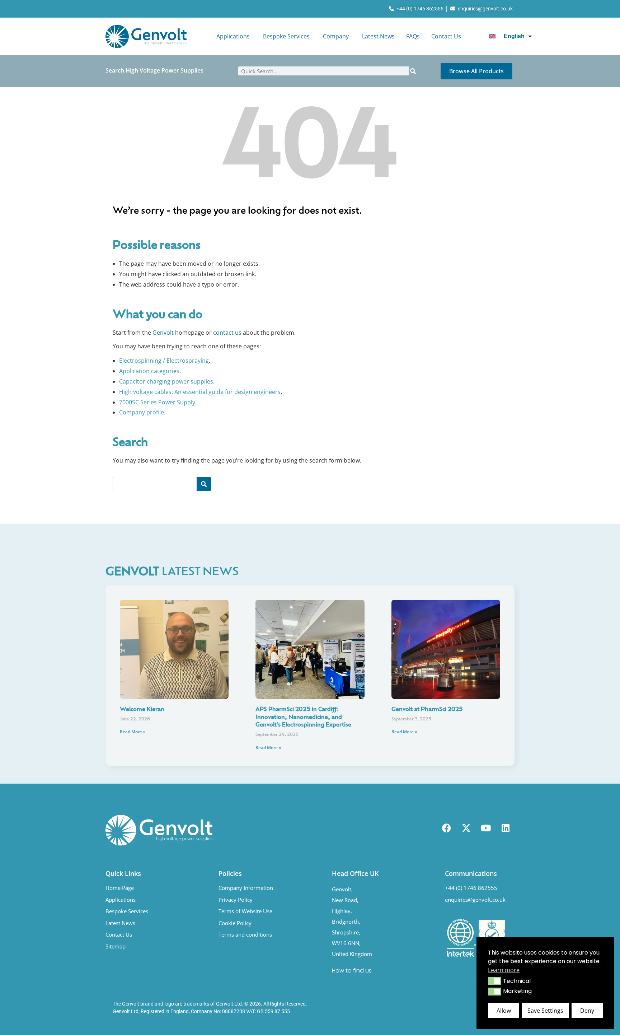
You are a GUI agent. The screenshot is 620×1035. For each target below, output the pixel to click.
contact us (227, 333)
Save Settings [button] (545, 1011)
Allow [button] (504, 1011)
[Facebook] (446, 828)
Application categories (149, 371)
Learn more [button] (504, 970)
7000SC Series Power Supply (157, 402)
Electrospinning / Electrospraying (164, 361)
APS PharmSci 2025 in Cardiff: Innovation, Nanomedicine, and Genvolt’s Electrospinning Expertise (303, 717)
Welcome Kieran (142, 710)
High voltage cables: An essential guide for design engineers (200, 392)
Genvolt (163, 333)
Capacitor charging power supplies (166, 381)
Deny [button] (587, 1011)
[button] (494, 981)
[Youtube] (486, 828)
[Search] (413, 70)
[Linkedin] (506, 828)
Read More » (133, 732)
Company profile (141, 412)
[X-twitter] (466, 828)
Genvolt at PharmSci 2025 (427, 710)
